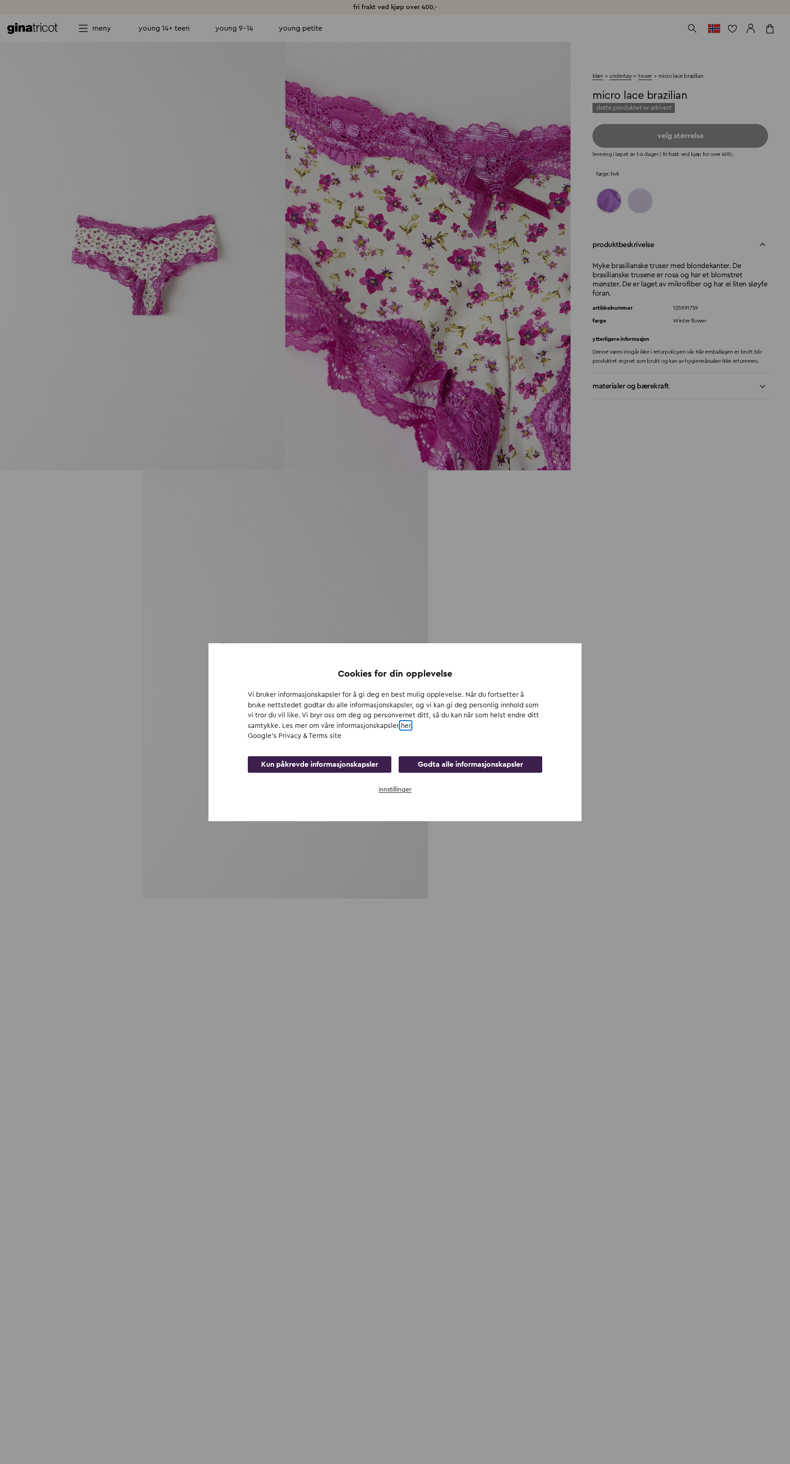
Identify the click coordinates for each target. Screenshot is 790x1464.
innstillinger (395, 789)
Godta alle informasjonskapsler (470, 764)
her (406, 725)
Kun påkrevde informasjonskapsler (319, 764)
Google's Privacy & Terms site (295, 735)
